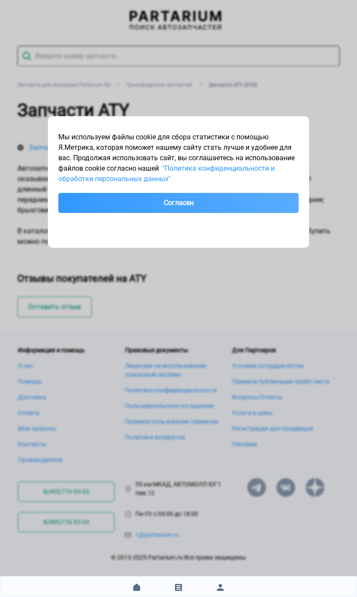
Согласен (179, 203)
